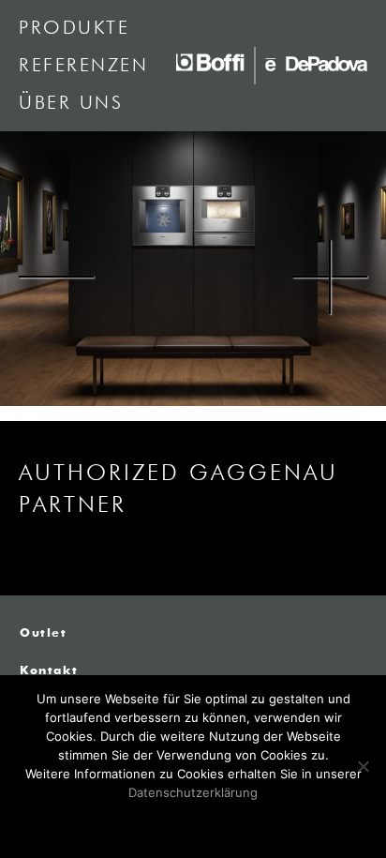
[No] (362, 766)
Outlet (43, 634)
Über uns (71, 103)
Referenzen (83, 65)
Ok (193, 823)
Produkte (74, 28)
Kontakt (49, 671)
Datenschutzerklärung (193, 792)
